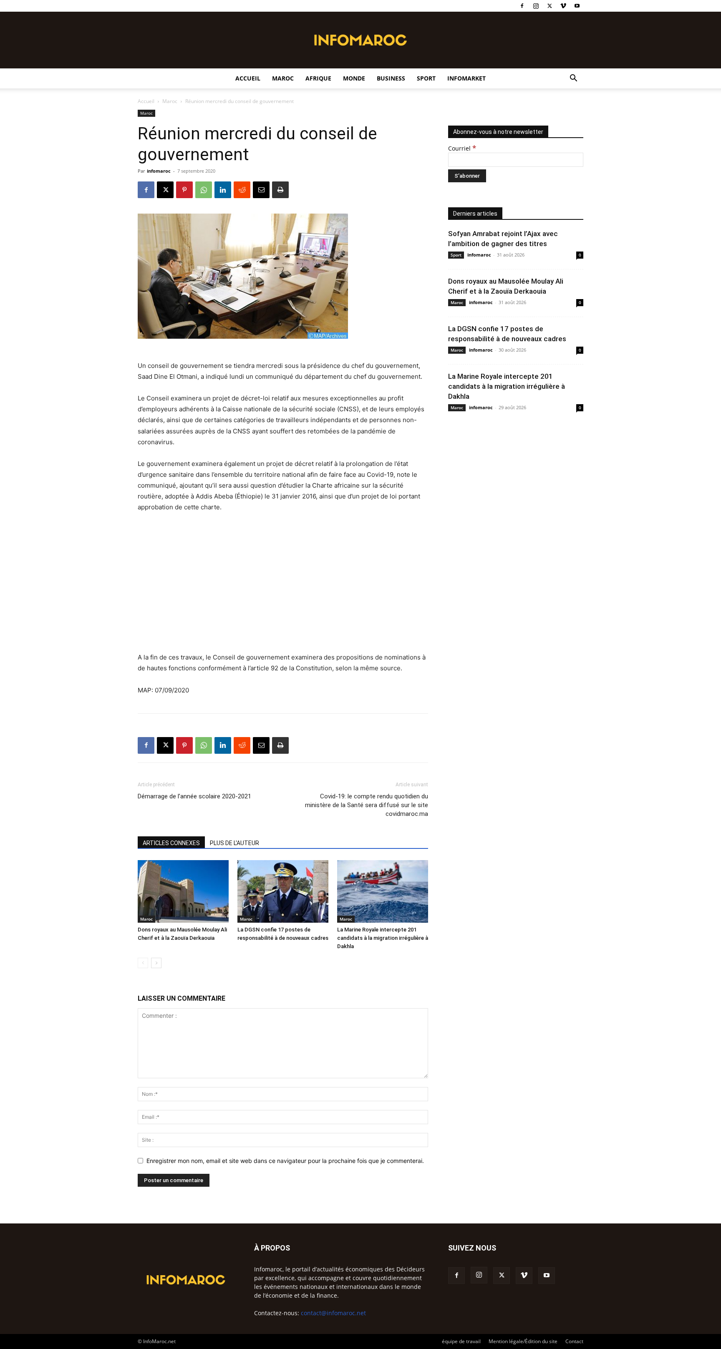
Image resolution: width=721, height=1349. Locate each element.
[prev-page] (143, 963)
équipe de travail (461, 1341)
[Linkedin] (222, 189)
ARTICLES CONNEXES (171, 843)
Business (391, 78)
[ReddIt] (242, 189)
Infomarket (466, 78)
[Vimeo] (563, 6)
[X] (549, 6)
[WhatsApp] (203, 189)
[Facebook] (522, 6)
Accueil (247, 78)
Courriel (462, 148)
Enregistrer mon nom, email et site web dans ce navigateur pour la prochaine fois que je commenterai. (285, 1160)
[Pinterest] (184, 189)
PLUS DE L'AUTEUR (234, 843)
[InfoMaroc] (360, 40)
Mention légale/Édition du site (523, 1341)
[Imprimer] (280, 189)
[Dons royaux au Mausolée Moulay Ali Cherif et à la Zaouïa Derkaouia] (183, 891)
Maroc (283, 78)
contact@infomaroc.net (333, 1313)
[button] (573, 79)
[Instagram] (535, 6)
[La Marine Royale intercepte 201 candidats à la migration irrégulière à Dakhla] (382, 891)
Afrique (318, 78)
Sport (426, 78)
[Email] (261, 189)
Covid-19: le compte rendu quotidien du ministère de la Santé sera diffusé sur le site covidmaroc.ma (366, 805)
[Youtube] (577, 6)
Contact (574, 1341)
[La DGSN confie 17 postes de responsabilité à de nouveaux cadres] (282, 891)
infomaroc (159, 171)
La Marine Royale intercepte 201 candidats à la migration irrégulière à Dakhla (382, 937)
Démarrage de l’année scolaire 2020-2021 (194, 796)
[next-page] (156, 963)
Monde (354, 78)
